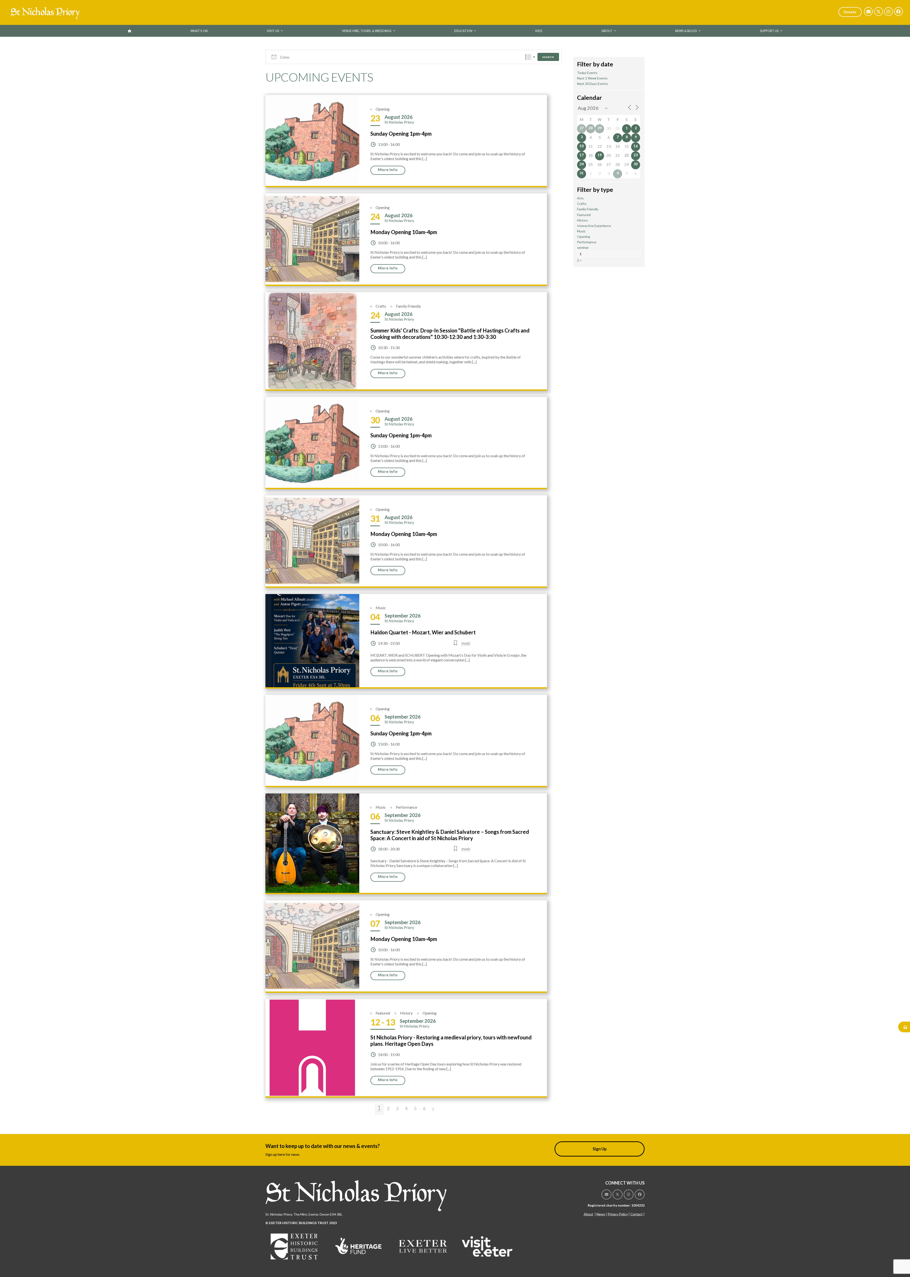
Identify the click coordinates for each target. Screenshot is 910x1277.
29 (599, 127)
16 (635, 145)
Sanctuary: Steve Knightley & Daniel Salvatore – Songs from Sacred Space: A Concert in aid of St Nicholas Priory (449, 835)
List (528, 57)
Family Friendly (408, 306)
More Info (388, 169)
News (600, 1214)
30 (635, 163)
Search (548, 57)
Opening (383, 109)
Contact (636, 1214)
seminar (583, 247)
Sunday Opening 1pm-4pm (401, 134)
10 (581, 145)
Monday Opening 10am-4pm (403, 232)
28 (590, 127)
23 (635, 154)
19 (599, 154)
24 (581, 163)
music (465, 643)
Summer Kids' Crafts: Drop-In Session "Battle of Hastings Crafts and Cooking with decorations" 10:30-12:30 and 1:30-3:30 (449, 333)
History (406, 1013)
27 (581, 127)
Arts (580, 198)
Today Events (587, 73)
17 (581, 154)
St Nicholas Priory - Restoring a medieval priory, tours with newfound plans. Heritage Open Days (451, 1040)
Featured (383, 1013)
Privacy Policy (618, 1214)
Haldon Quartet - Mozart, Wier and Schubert (423, 632)
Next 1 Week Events (592, 78)
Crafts (381, 306)
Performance (406, 807)
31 (581, 173)
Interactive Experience (594, 226)
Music (381, 607)
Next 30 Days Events (592, 84)
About (588, 1214)
